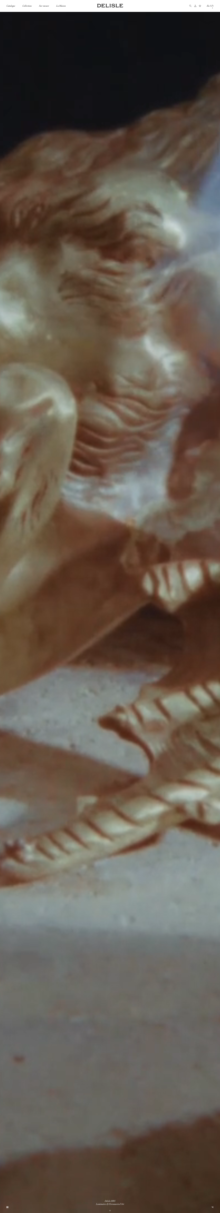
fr (212, 6)
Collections (27, 6)
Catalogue (10, 6)
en (208, 6)
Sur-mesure (44, 6)
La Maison (61, 6)
